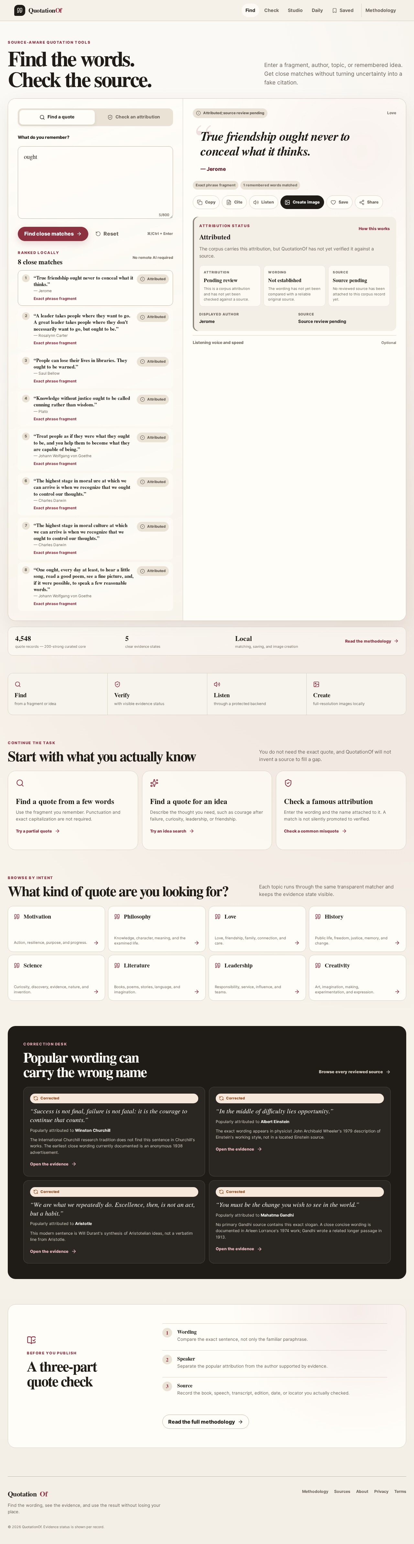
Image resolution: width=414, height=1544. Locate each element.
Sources (342, 1491)
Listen (267, 202)
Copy (210, 202)
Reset (111, 233)
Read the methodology (368, 641)
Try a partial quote (34, 831)
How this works (374, 228)
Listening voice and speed (294, 342)
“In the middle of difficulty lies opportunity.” (274, 1111)
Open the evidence (49, 1164)
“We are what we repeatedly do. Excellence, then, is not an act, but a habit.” (112, 1208)
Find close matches (49, 233)
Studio (295, 10)
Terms (400, 1491)
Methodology (380, 10)
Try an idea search (168, 831)
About (362, 1491)
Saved (347, 10)
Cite (238, 202)
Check (271, 10)
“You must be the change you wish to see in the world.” (287, 1204)
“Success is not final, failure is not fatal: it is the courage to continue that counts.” (108, 1115)
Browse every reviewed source (351, 1071)
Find (250, 10)
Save (343, 202)
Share (373, 202)
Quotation (27, 1494)
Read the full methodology (201, 1421)
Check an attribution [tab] (137, 116)
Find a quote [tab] (61, 116)
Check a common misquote (311, 831)
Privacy (381, 1491)
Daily (317, 10)
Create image (306, 202)
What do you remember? (44, 137)
